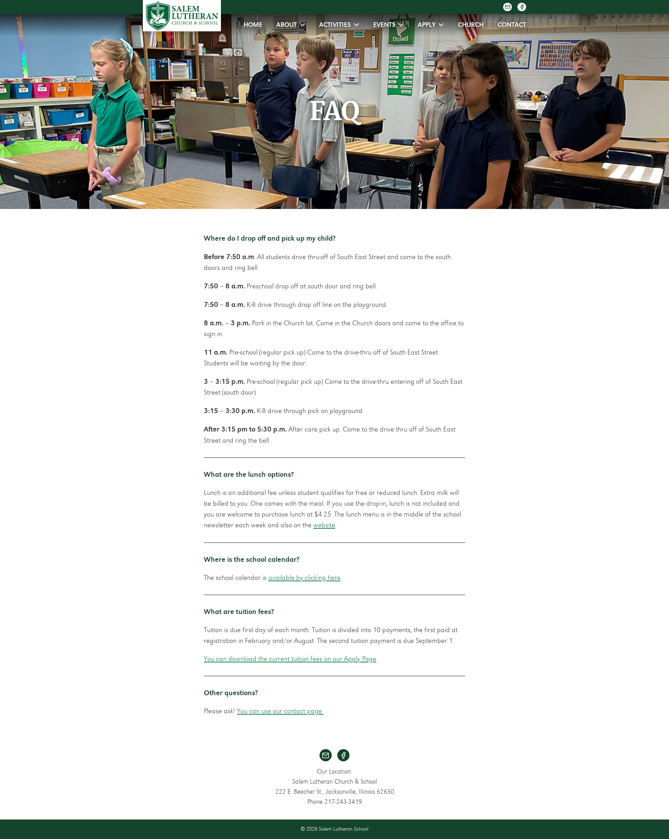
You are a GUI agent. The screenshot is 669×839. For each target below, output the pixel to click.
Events (384, 25)
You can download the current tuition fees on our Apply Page (290, 659)
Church (471, 25)
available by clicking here (304, 578)
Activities (335, 25)
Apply (427, 25)
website (324, 525)
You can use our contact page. (280, 711)
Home (253, 25)
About (286, 25)
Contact (512, 25)
